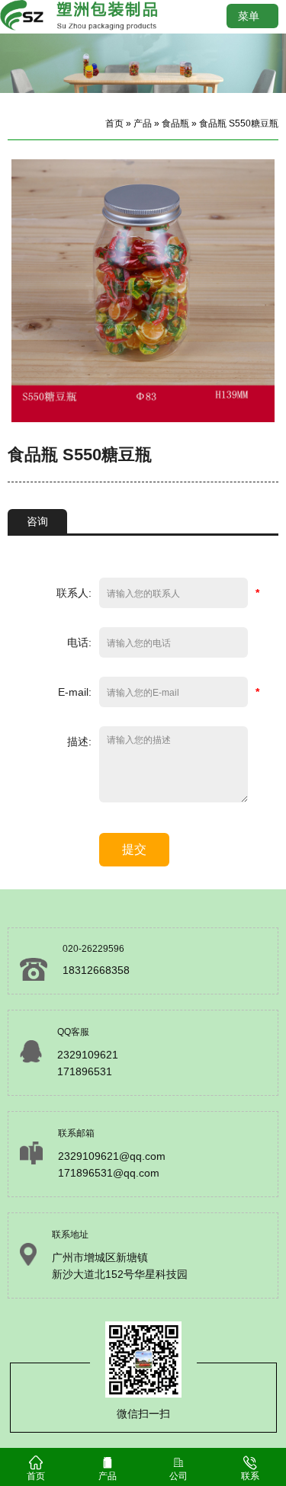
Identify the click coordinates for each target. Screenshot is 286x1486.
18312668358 (96, 970)
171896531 (84, 1071)
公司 (178, 1476)
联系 (250, 1476)
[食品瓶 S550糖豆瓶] (143, 418)
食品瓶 (175, 123)
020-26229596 (93, 948)
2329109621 (87, 1055)
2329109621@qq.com (111, 1156)
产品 (142, 123)
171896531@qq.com (108, 1173)
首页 (114, 123)
